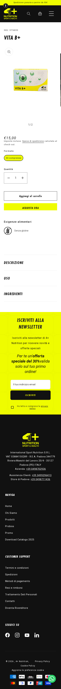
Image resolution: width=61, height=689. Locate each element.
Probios (9, 526)
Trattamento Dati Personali (21, 594)
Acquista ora (30, 208)
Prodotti (10, 519)
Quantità (8, 169)
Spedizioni (11, 574)
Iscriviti (30, 395)
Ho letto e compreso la (32, 407)
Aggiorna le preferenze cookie (28, 670)
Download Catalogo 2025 (19, 539)
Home (8, 506)
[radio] (13, 158)
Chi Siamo (11, 513)
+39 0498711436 (40, 479)
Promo (9, 533)
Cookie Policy (28, 666)
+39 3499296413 (41, 475)
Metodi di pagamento (17, 581)
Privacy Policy (42, 661)
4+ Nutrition (22, 661)
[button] (51, 13)
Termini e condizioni (17, 568)
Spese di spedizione (33, 141)
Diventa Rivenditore (16, 608)
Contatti (10, 601)
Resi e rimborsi (14, 588)
